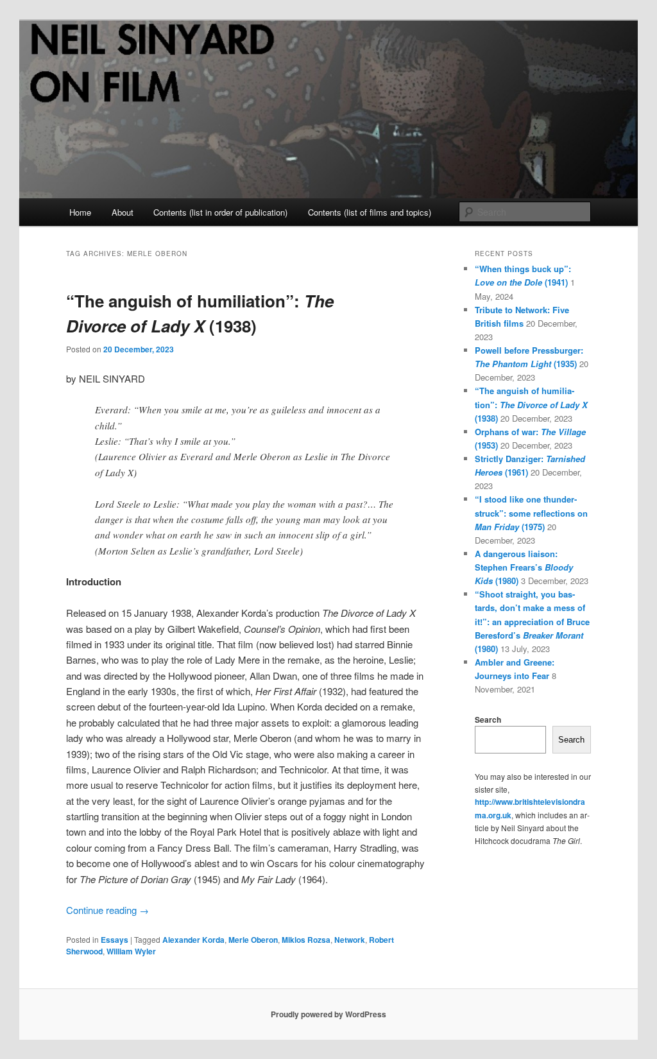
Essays (114, 939)
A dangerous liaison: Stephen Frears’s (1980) (524, 567)
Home (80, 212)
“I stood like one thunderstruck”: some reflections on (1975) (531, 512)
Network (349, 939)
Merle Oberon (253, 939)
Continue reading (107, 910)
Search (488, 719)
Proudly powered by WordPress (328, 1014)
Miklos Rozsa (306, 939)
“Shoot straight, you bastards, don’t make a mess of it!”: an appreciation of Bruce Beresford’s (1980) (532, 621)
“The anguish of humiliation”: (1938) (531, 404)
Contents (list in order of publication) (220, 212)
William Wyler (131, 951)
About (122, 212)
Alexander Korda (193, 939)
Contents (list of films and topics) (369, 212)
